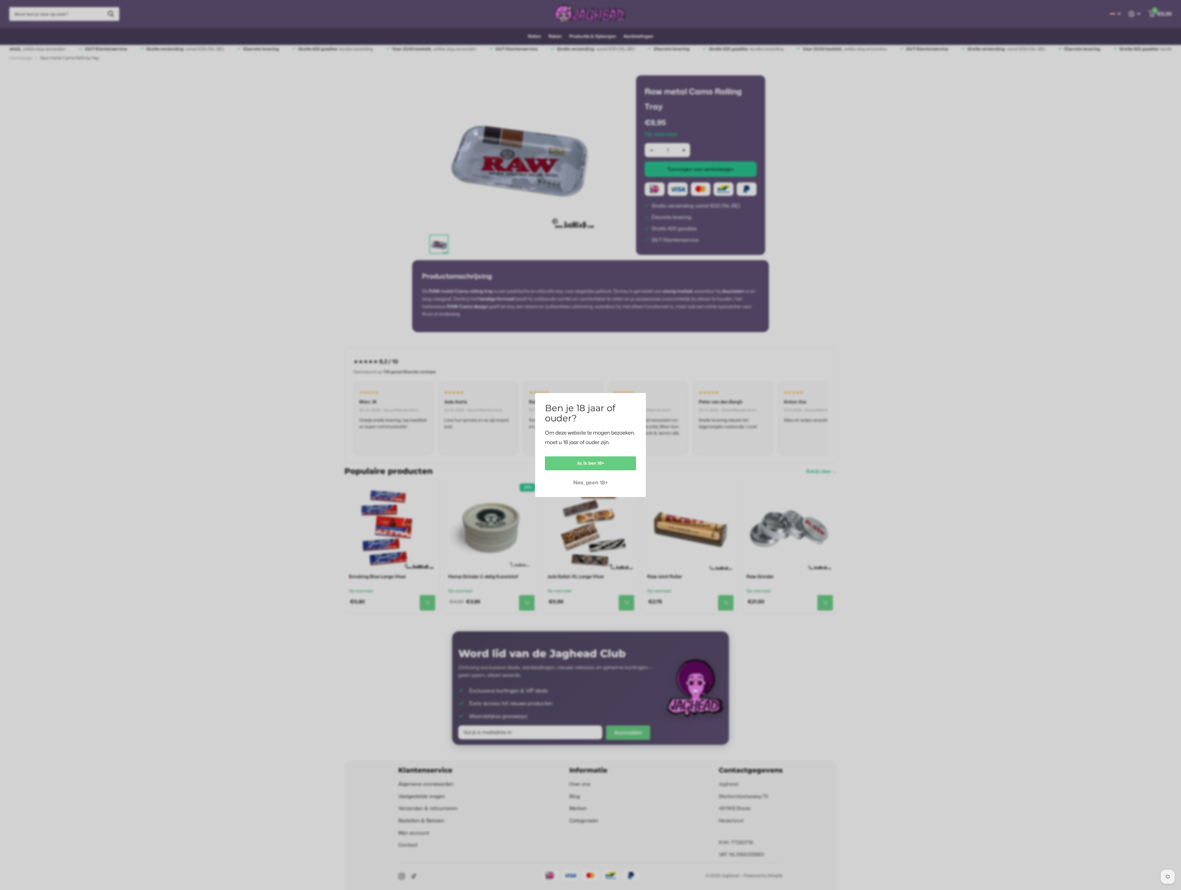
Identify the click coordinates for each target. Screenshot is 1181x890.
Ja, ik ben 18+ (590, 463)
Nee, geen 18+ (590, 482)
